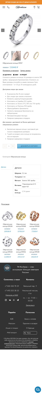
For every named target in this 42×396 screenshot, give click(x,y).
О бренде (30, 328)
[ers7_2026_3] (21, 30)
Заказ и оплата (30, 319)
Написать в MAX (12, 295)
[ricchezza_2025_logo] (21, 6)
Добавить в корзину (29, 146)
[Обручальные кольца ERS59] (34, 211)
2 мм (23, 177)
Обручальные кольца (18, 157)
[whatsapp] (14, 300)
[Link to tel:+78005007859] (8, 7)
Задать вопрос (25, 71)
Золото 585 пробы (28, 180)
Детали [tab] (3, 167)
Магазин (12, 323)
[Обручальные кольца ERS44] (7, 236)
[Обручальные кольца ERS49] (34, 236)
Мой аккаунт (12, 332)
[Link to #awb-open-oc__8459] (3, 7)
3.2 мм (24, 173)
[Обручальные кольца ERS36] (7, 211)
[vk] (10, 300)
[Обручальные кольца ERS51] (21, 236)
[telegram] (18, 300)
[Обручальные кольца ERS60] (21, 211)
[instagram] (6, 300)
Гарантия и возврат (30, 323)
